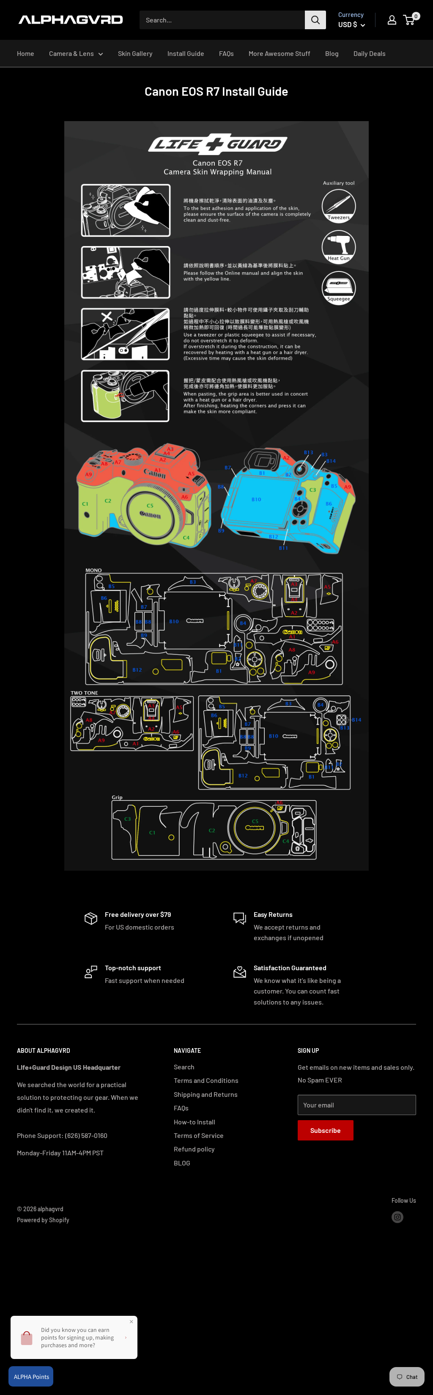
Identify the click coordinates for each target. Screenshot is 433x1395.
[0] (409, 20)
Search (184, 1067)
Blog (332, 53)
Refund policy (194, 1149)
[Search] (315, 20)
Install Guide (185, 53)
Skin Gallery (135, 53)
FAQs (226, 53)
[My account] (392, 20)
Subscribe (325, 1130)
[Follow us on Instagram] (397, 1217)
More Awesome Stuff (279, 53)
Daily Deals (370, 53)
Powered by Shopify (43, 1219)
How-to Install (194, 1122)
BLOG (182, 1163)
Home (25, 53)
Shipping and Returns (206, 1094)
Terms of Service (199, 1135)
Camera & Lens (71, 53)
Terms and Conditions (206, 1080)
